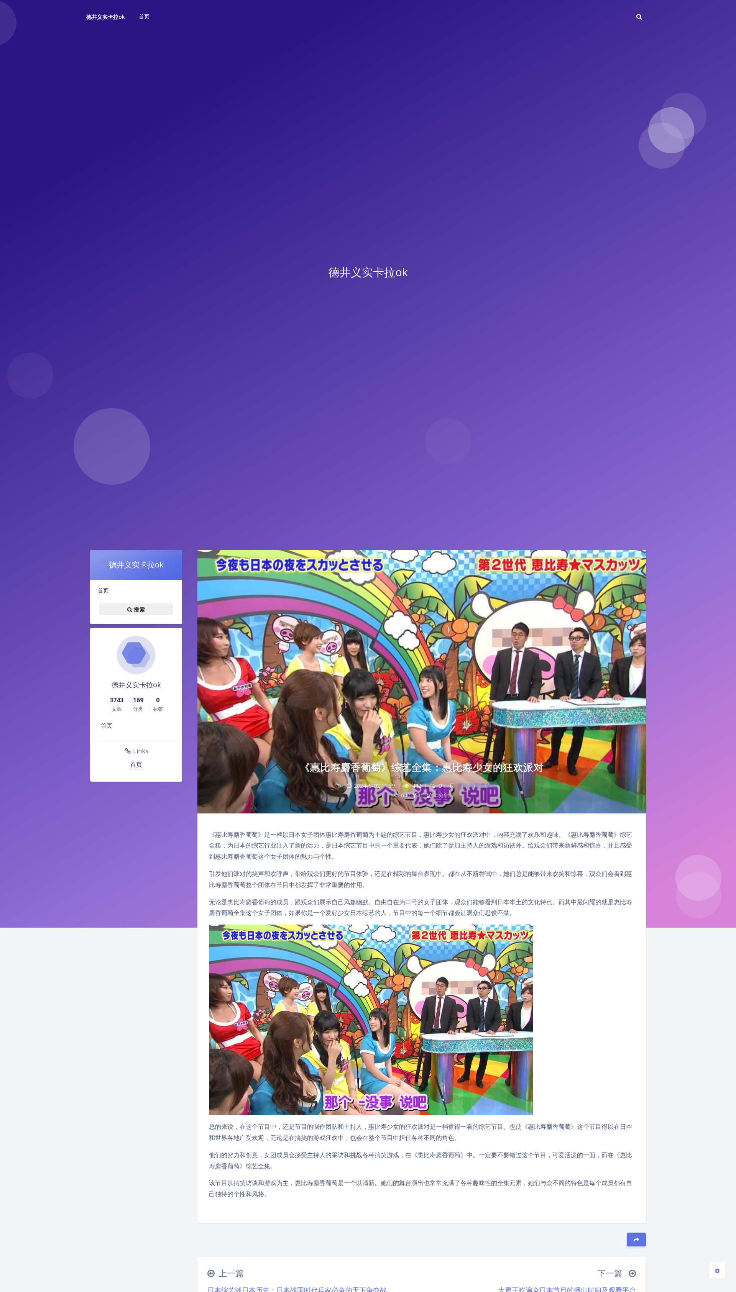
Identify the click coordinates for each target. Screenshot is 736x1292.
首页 (103, 590)
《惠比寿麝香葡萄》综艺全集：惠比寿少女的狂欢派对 (422, 767)
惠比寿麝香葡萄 (477, 785)
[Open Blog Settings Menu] (717, 1270)
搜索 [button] (138, 609)
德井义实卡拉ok (105, 16)
